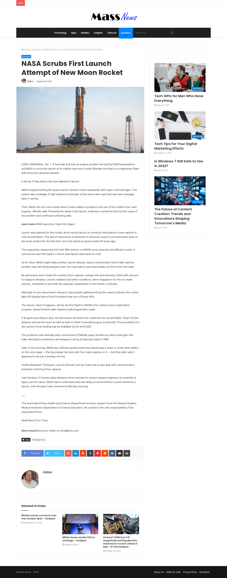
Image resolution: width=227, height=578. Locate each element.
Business (126, 32)
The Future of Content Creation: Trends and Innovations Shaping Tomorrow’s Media (173, 216)
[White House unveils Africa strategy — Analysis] (80, 524)
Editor (30, 81)
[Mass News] (113, 17)
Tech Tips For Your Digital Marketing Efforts (175, 146)
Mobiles (85, 32)
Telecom (111, 32)
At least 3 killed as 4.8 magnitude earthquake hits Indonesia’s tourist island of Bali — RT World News (120, 542)
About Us (159, 572)
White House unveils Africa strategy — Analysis (78, 539)
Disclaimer (204, 572)
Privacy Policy (190, 572)
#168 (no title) (173, 572)
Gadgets (98, 32)
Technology (60, 32)
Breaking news (38, 440)
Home (26, 49)
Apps (73, 32)
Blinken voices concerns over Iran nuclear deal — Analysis (39, 517)
